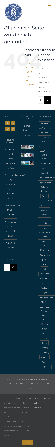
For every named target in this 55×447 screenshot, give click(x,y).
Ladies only (44, 210)
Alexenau (44, 123)
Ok (27, 442)
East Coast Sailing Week (44, 155)
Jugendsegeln (45, 182)
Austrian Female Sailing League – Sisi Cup (10, 158)
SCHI (28, 76)
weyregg (44, 357)
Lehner (44, 237)
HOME (28, 63)
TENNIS (29, 72)
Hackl (44, 168)
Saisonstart (44, 274)
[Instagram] (13, 129)
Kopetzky (44, 205)
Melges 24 (44, 250)
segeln (44, 293)
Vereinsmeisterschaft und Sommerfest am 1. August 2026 (10, 186)
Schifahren (44, 278)
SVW (44, 329)
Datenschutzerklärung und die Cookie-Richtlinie (42, 403)
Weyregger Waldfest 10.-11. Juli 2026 (10, 229)
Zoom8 (44, 362)
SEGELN (29, 80)
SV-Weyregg (44, 322)
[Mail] (13, 123)
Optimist (44, 260)
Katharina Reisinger (44, 189)
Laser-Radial (44, 221)
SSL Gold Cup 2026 (10, 245)
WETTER (30, 85)
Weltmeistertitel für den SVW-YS (10, 210)
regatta (44, 269)
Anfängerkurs (45, 128)
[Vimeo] (7, 129)
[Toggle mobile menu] (49, 4)
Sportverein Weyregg (44, 309)
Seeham (44, 288)
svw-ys (44, 334)
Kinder (44, 196)
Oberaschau (44, 255)
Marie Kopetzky (44, 243)
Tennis (44, 343)
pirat (44, 264)
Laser (44, 215)
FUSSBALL (30, 68)
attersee (44, 133)
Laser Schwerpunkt (44, 230)
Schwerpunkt (44, 283)
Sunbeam (45, 315)
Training (44, 348)
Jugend (44, 173)
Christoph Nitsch (45, 139)
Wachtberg (44, 352)
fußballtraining (45, 163)
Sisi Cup (44, 302)
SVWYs (44, 338)
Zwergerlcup (44, 367)
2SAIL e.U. (27, 388)
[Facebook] (7, 123)
